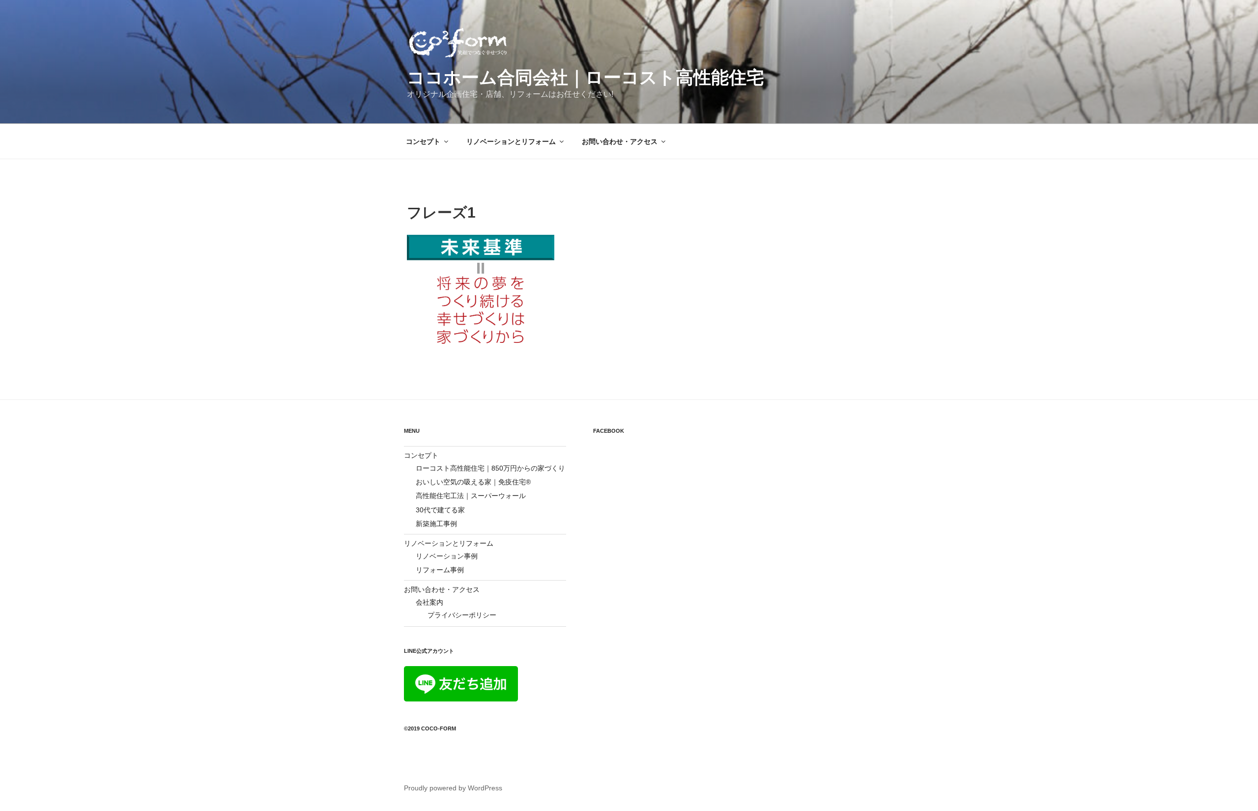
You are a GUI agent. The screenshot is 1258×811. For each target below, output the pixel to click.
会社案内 (429, 602)
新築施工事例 (436, 524)
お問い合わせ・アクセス (620, 141)
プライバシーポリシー (462, 615)
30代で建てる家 (440, 510)
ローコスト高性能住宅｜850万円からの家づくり (490, 468)
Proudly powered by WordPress (453, 788)
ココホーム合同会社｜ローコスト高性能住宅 (585, 77)
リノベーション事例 (447, 556)
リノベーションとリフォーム (511, 141)
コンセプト (423, 141)
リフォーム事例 (440, 570)
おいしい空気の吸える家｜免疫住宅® (473, 482)
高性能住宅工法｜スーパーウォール (471, 496)
